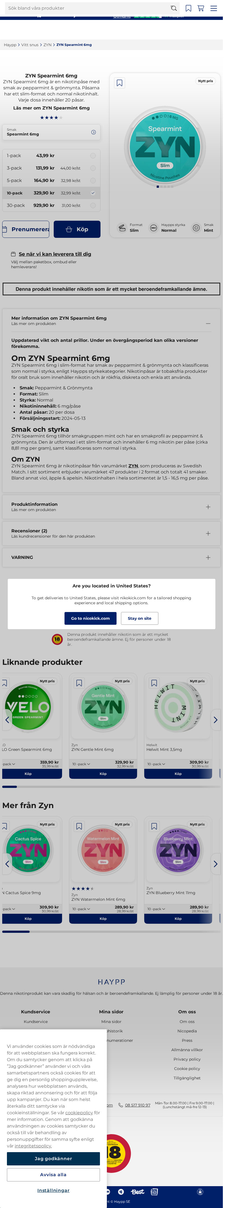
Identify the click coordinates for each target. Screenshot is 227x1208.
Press (187, 1040)
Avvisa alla (53, 1174)
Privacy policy (187, 1059)
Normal (168, 230)
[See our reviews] (148, 15)
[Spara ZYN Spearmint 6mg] (119, 82)
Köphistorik (111, 1031)
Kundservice (35, 1011)
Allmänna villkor (187, 1049)
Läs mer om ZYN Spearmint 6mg (51, 108)
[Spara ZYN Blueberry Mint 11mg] (154, 826)
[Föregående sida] (7, 720)
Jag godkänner (53, 1158)
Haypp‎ (10, 44)
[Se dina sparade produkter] (190, 30)
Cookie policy (187, 1068)
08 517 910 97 (137, 1105)
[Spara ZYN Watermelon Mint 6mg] (79, 826)
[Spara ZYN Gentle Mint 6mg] (79, 683)
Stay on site (139, 618)
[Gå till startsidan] (24, 29)
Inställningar (53, 1190)
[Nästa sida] (216, 720)
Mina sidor (111, 1011)
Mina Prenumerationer (111, 1040)
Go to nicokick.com (90, 618)
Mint (208, 230)
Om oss (187, 1011)
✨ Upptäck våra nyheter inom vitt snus (109, 5)
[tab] (158, 187)
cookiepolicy (79, 1112)
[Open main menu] (214, 30)
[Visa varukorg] (202, 30)
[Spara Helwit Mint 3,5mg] (154, 683)
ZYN (133, 465)
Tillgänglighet (187, 1078)
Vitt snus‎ (29, 44)
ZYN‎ (47, 44)
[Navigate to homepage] (111, 979)
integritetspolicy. (33, 1146)
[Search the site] (176, 29)
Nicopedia (187, 1031)
